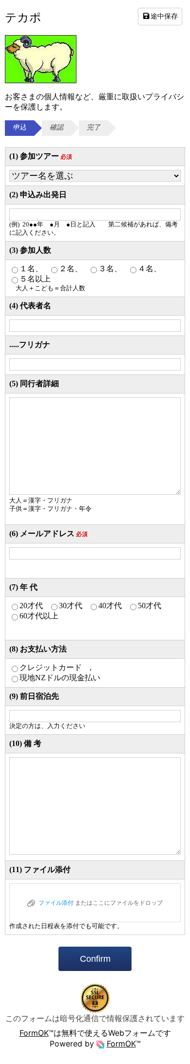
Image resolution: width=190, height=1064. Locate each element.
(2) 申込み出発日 (38, 194)
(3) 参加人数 (30, 250)
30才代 (70, 605)
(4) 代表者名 (30, 305)
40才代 (110, 605)
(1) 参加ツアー (40, 156)
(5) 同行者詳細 (34, 383)
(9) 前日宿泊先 (34, 696)
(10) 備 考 (25, 743)
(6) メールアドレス (48, 533)
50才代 (149, 605)
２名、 (70, 268)
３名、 (110, 268)
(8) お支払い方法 (38, 649)
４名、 (149, 268)
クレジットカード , (55, 667)
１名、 (31, 268)
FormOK (34, 1033)
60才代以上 (38, 616)
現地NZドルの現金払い (59, 677)
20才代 (31, 605)
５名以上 (35, 279)
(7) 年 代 (23, 587)
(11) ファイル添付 (40, 869)
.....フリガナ (29, 344)
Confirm (95, 959)
